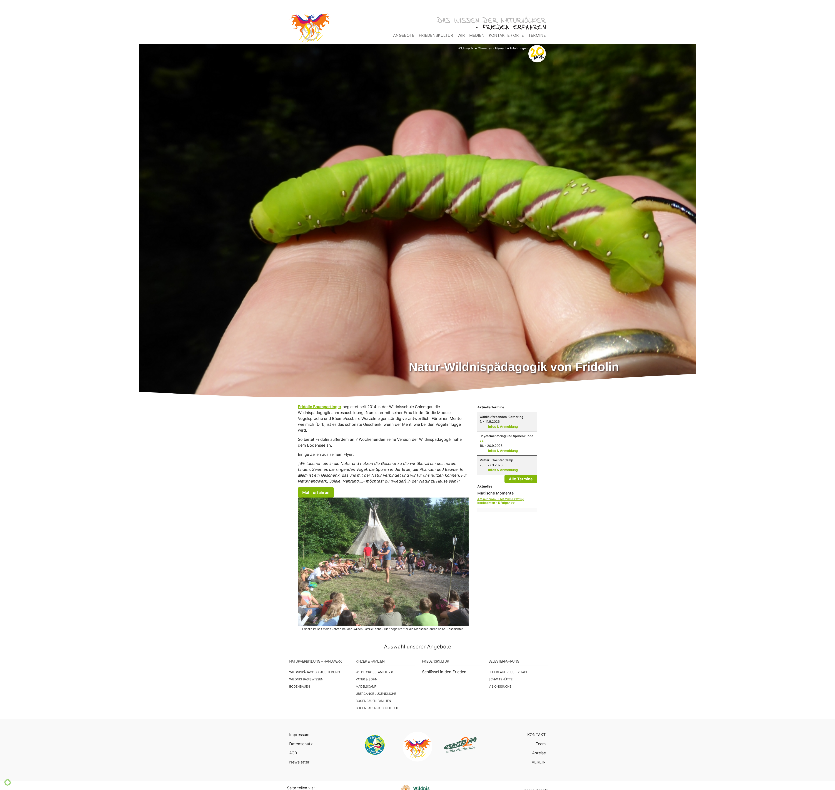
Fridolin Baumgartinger (319, 406)
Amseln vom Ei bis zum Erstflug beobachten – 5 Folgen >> (500, 500)
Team (541, 744)
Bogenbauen (299, 686)
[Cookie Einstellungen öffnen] (7, 784)
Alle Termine (521, 479)
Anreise (539, 753)
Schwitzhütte (501, 679)
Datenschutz (301, 744)
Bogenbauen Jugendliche (377, 708)
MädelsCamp (366, 686)
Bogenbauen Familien (373, 701)
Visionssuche (500, 686)
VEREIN (539, 762)
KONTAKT (536, 734)
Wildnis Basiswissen (306, 679)
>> (481, 441)
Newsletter (299, 762)
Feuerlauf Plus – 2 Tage (508, 672)
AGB (293, 753)
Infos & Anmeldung (503, 426)
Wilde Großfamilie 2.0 (374, 672)
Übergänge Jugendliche (376, 693)
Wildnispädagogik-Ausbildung (314, 672)
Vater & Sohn (366, 679)
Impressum (299, 734)
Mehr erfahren (315, 492)
